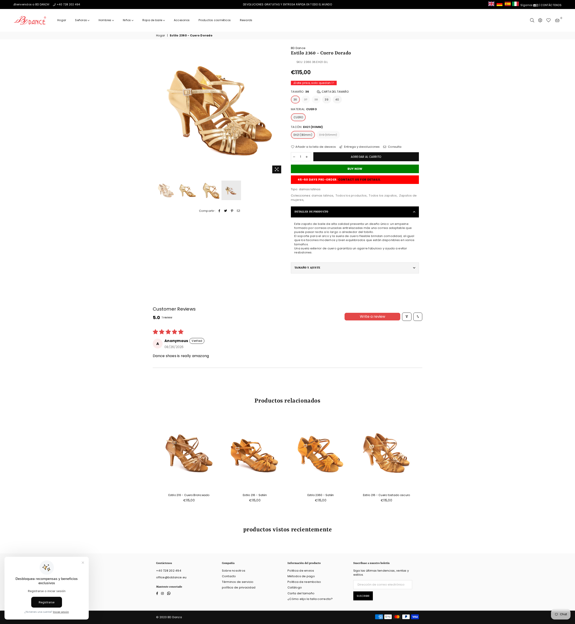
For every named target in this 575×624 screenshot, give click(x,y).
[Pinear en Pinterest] (232, 211)
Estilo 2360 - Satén (320, 495)
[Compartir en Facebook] (219, 211)
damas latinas (322, 195)
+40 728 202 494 (68, 4)
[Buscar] (532, 20)
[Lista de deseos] (548, 20)
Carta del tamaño (334, 92)
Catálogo (295, 587)
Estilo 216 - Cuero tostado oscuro (386, 495)
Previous (160, 111)
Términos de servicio (238, 582)
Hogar (61, 20)
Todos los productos (351, 195)
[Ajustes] (540, 20)
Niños (127, 20)
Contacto (229, 576)
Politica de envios (301, 570)
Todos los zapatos (383, 195)
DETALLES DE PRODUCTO (311, 211)
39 (326, 99)
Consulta (394, 147)
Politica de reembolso (304, 582)
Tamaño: (320, 92)
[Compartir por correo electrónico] (238, 211)
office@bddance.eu (171, 577)
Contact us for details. (359, 179)
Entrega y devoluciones (361, 147)
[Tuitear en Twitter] (226, 211)
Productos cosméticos (215, 20)
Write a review (372, 316)
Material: (304, 109)
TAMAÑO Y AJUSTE (307, 267)
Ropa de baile (152, 20)
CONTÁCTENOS (551, 5)
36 (295, 99)
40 (337, 99)
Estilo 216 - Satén (255, 495)
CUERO (298, 117)
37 (305, 99)
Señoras (81, 20)
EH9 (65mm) (328, 135)
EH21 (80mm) (303, 135)
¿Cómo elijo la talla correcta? (310, 599)
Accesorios (182, 20)
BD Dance (298, 48)
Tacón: (307, 127)
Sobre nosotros (233, 570)
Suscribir (363, 596)
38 (316, 99)
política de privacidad (239, 587)
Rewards (246, 20)
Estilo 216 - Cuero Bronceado (188, 495)
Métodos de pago (301, 576)
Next (280, 111)
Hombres (105, 20)
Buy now (354, 169)
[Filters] (406, 317)
